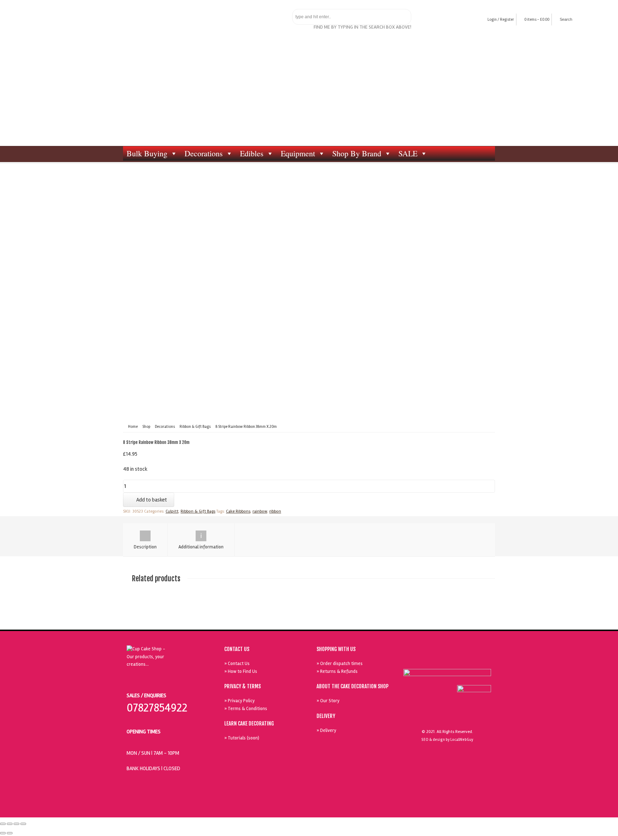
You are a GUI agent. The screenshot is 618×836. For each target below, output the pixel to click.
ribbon (275, 511)
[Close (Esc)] (3, 824)
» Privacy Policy (239, 701)
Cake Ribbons (238, 511)
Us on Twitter (449, 659)
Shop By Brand (356, 153)
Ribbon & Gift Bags (195, 426)
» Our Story (328, 701)
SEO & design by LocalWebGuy (447, 739)
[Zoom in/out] (23, 824)
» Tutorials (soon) (241, 738)
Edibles (252, 153)
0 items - (536, 19)
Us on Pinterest (465, 659)
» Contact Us (237, 663)
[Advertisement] (309, 92)
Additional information (201, 547)
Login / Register (500, 19)
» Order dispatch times (340, 663)
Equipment (298, 153)
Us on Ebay (416, 659)
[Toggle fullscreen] (16, 824)
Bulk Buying (147, 153)
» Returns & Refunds (337, 671)
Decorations (204, 153)
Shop (146, 426)
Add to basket (151, 500)
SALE (407, 153)
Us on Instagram (482, 659)
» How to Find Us (240, 671)
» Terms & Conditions (245, 709)
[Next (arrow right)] (10, 833)
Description (145, 547)
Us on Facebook (432, 659)
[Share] (10, 824)
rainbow (259, 511)
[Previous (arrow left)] (3, 833)
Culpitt (172, 511)
